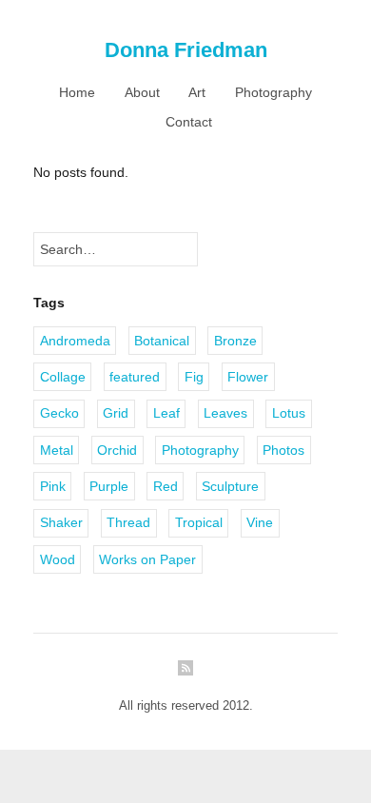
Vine (259, 522)
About (142, 92)
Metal (56, 450)
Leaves (225, 413)
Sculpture (230, 486)
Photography (273, 92)
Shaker (61, 522)
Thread (128, 522)
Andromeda (75, 340)
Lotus (288, 413)
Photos (283, 450)
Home (77, 92)
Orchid (117, 450)
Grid (115, 413)
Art (196, 92)
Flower (247, 376)
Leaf (166, 413)
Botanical (161, 340)
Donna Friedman (186, 50)
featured (134, 376)
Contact (189, 121)
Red (165, 486)
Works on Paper (147, 559)
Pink (53, 486)
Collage (63, 376)
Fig (194, 376)
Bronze (235, 340)
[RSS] (185, 668)
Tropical (199, 522)
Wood (57, 559)
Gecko (59, 413)
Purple (108, 486)
